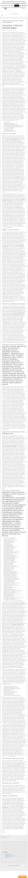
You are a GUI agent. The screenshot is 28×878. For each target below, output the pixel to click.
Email (12, 12)
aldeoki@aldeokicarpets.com (10, 855)
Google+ (16, 12)
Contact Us (7, 857)
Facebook (14, 12)
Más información (23, 5)
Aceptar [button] (16, 5)
